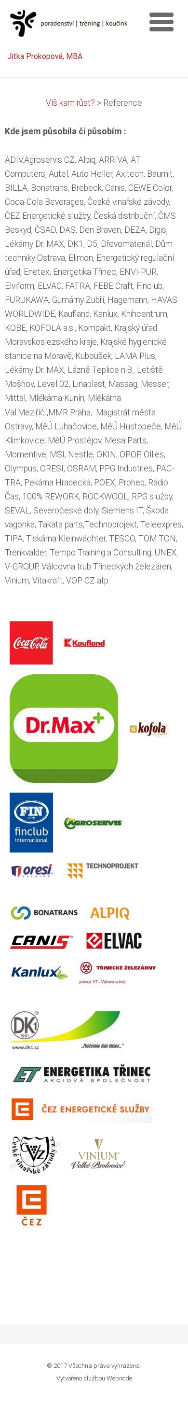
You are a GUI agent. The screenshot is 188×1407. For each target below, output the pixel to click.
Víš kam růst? (70, 103)
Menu (161, 21)
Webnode (119, 1378)
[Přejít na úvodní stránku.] (68, 26)
